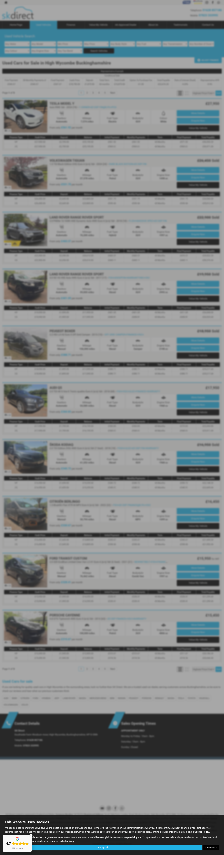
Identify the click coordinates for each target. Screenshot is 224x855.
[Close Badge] (30, 835)
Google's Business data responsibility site (121, 837)
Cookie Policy (201, 831)
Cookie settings (211, 847)
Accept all (103, 847)
